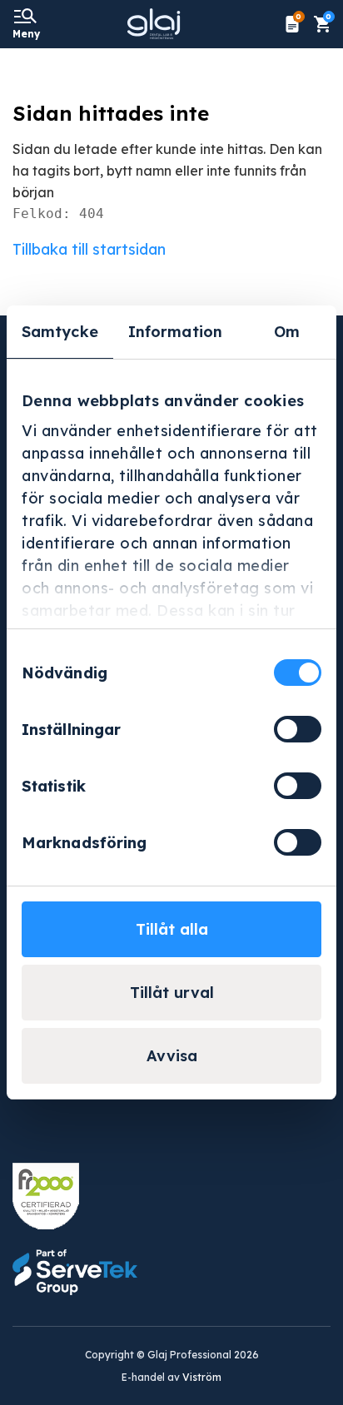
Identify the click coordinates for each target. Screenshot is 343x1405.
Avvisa (172, 1055)
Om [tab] (287, 331)
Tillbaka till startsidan (89, 249)
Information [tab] (175, 331)
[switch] (297, 729)
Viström (201, 1377)
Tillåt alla (172, 929)
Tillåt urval (172, 992)
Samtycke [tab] (60, 331)
